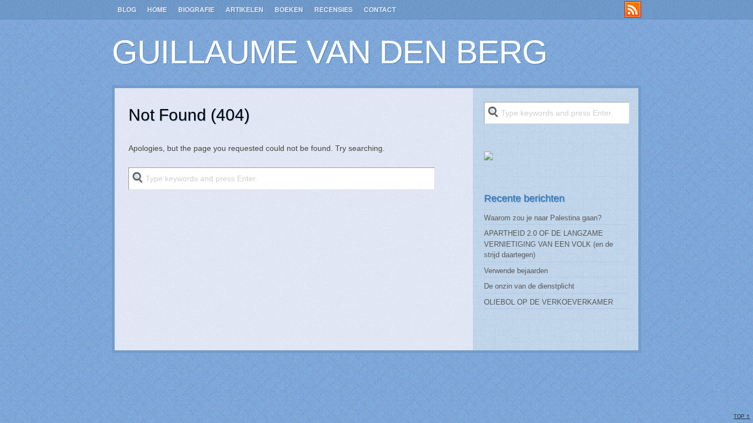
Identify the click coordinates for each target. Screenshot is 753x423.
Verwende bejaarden (516, 271)
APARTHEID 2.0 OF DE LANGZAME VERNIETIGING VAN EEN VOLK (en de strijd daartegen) (548, 244)
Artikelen (244, 9)
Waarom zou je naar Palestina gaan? (542, 218)
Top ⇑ (742, 416)
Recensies (333, 9)
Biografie (196, 9)
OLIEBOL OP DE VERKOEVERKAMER (548, 302)
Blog (126, 9)
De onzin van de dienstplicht (529, 286)
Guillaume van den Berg (329, 52)
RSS (633, 9)
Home (157, 9)
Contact (380, 9)
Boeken (289, 9)
